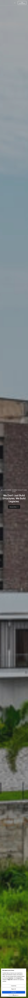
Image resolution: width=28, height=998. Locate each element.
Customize (13, 985)
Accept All (13, 992)
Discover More (13, 507)
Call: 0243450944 (22, 3)
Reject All (13, 989)
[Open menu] (15, 3)
